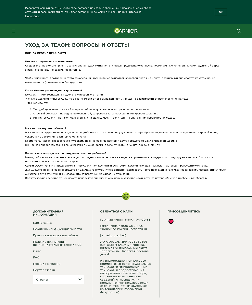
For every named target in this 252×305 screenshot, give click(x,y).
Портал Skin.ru (44, 270)
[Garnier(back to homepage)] (126, 31)
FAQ (36, 257)
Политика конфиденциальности (57, 229)
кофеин (133, 165)
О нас (37, 251)
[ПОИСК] (238, 31)
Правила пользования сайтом (56, 235)
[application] (58, 279)
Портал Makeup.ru (47, 263)
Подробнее (32, 16)
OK (221, 12)
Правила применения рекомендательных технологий (57, 243)
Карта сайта (42, 222)
